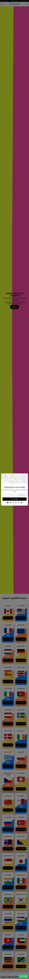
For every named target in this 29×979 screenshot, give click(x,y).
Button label (14, 499)
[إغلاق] (3, 475)
